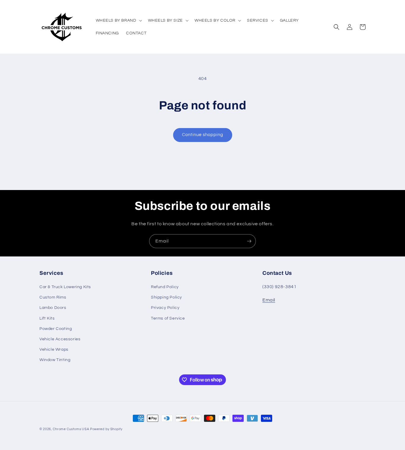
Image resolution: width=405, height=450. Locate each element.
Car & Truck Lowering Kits (65, 287)
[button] (118, 20)
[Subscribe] (249, 241)
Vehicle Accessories (59, 339)
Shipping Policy (166, 297)
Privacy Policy (165, 308)
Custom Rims (52, 297)
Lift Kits (47, 318)
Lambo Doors (52, 308)
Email (268, 300)
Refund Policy (165, 287)
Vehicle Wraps (53, 349)
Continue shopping (202, 135)
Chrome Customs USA (71, 429)
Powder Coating (55, 329)
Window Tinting (54, 360)
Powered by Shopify (106, 429)
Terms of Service (168, 318)
